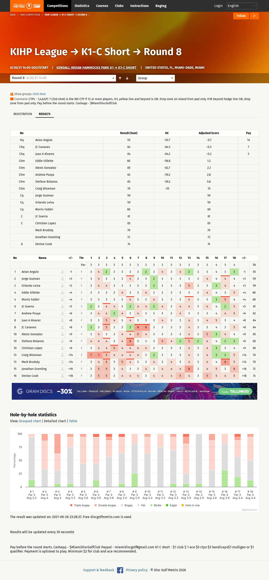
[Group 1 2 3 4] (155, 78)
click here (39, 94)
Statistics (82, 6)
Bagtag (161, 6)
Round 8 (163, 52)
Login (218, 6)
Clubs (119, 6)
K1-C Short (105, 52)
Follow (241, 16)
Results (44, 114)
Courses (102, 6)
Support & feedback (98, 570)
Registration (22, 114)
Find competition (30, 14)
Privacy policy (137, 570)
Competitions (57, 6)
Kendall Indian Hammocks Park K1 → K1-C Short (97, 68)
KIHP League (39, 52)
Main (13, 14)
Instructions (139, 6)
